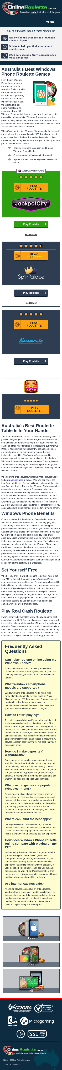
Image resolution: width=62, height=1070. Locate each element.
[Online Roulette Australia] (24, 1050)
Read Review (31, 234)
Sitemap (16, 1065)
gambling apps (16, 480)
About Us (7, 1065)
